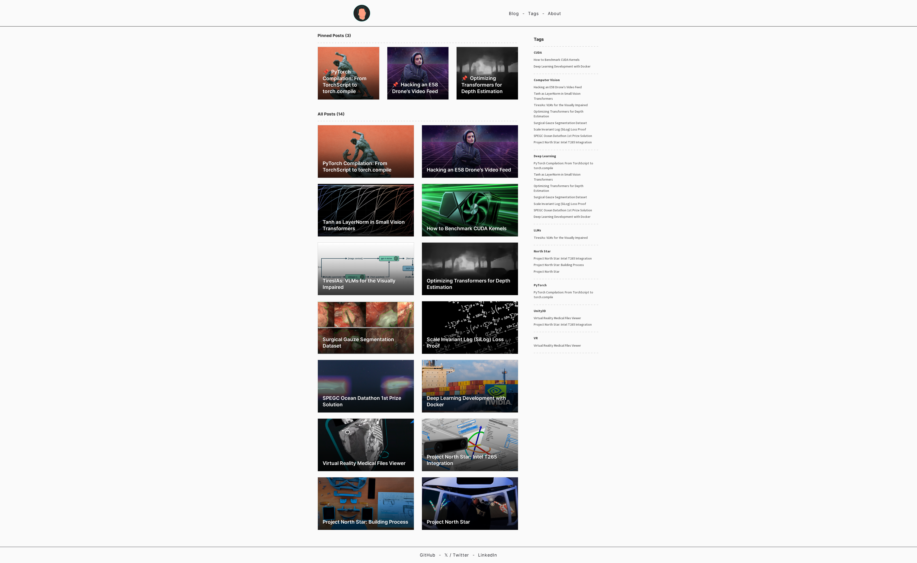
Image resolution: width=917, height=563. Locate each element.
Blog (514, 13)
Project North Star (547, 271)
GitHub (427, 555)
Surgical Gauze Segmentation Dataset (560, 123)
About (554, 13)
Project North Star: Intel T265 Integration (563, 142)
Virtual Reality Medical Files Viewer (557, 318)
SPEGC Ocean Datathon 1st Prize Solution (563, 136)
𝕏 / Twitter (456, 555)
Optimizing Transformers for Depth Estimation (558, 114)
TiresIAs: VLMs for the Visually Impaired (561, 105)
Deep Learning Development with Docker (562, 66)
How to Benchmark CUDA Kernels (557, 59)
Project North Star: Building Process (559, 265)
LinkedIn (487, 555)
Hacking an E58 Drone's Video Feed (558, 87)
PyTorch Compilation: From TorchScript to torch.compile (563, 165)
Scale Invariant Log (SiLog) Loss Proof (560, 129)
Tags (533, 13)
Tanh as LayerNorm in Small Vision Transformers (557, 96)
